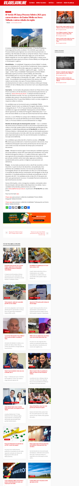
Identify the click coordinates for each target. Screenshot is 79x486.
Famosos (32, 401)
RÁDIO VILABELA (68, 3)
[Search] (73, 3)
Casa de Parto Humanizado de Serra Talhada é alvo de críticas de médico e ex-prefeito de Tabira (14, 337)
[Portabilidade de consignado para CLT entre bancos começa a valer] (39, 255)
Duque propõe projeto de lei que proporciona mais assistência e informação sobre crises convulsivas (39, 445)
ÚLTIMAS (32, 3)
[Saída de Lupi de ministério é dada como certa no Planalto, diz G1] (14, 361)
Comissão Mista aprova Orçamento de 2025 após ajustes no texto (39, 481)
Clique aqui (8, 197)
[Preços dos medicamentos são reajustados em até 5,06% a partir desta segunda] (14, 433)
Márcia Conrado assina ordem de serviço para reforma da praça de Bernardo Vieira (65, 40)
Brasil (31, 261)
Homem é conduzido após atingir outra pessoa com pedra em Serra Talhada (65, 72)
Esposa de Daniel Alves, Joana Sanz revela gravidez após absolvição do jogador (38, 406)
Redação (8, 22)
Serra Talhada (14, 402)
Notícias (8, 11)
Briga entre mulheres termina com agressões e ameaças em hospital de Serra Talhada (65, 79)
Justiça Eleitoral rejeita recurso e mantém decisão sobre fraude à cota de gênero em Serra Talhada (14, 408)
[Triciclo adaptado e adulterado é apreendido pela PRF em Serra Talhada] (14, 292)
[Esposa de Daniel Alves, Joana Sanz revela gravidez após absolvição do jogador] (39, 396)
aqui (17, 194)
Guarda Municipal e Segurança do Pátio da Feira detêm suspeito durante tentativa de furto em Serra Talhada (65, 65)
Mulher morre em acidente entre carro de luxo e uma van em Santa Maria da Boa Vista (39, 336)
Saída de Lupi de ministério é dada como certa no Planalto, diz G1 (14, 371)
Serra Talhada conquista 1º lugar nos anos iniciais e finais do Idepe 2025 (64, 33)
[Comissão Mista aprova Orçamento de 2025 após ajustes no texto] (39, 470)
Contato (59, 3)
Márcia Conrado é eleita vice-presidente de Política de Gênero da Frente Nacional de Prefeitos (38, 372)
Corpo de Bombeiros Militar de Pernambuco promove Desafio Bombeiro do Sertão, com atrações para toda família (14, 482)
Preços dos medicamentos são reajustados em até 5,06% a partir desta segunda (14, 444)
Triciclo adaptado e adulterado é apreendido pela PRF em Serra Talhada (14, 302)
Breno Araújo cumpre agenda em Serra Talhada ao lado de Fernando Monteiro (65, 27)
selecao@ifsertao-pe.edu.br (16, 189)
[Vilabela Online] (15, 2)
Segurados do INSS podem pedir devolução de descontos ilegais (39, 302)
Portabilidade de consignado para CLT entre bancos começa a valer (39, 266)
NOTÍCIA (51, 3)
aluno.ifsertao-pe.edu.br (19, 93)
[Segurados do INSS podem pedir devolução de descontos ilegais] (39, 292)
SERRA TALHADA (41, 3)
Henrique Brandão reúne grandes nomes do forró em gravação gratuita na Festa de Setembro (64, 20)
